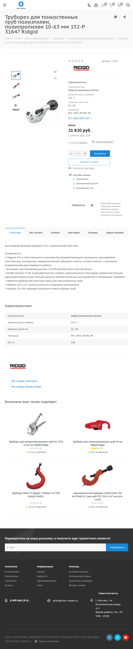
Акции (41, 571)
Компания (11, 566)
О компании (12, 571)
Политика (11, 580)
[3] (76, 61)
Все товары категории (24, 381)
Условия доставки (80, 576)
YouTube (125, 637)
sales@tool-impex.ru (65, 600)
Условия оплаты (78, 571)
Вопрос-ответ (77, 585)
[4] (79, 61)
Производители (46, 580)
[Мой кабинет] (96, 5)
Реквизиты (11, 576)
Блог (40, 585)
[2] (72, 61)
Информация (45, 566)
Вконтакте (109, 637)
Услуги (9, 585)
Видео (15, 109)
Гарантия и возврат (80, 580)
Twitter (117, 637)
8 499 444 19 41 (19, 600)
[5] (82, 61)
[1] (69, 61)
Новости (42, 576)
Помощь (74, 566)
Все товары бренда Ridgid (26, 386)
